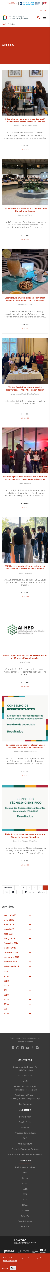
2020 (6, 994)
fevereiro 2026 (11, 943)
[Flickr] (37, 1048)
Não (13, 1268)
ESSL (25, 1194)
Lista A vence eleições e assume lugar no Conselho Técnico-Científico (25, 835)
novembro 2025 (11, 957)
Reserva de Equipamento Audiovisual (25, 1154)
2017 (6, 1008)
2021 (6, 990)
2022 (6, 985)
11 (14, 892)
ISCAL (25, 1205)
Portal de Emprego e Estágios (25, 1149)
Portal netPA (25, 1116)
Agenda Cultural (25, 1143)
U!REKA (25, 1226)
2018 (6, 1004)
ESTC (25, 1188)
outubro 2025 (10, 961)
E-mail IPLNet (25, 1122)
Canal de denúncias (25, 1042)
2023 (6, 981)
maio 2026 (9, 929)
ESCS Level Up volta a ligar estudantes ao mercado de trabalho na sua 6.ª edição (25, 567)
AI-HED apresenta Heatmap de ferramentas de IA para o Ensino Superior (25, 656)
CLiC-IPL (25, 1210)
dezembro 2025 (11, 952)
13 (27, 892)
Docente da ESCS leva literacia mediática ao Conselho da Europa (25, 209)
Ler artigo (25, 149)
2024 (6, 976)
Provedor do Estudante (25, 1132)
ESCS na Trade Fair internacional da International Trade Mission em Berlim (25, 388)
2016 (6, 1013)
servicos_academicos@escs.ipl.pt (25, 1098)
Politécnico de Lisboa (25, 1167)
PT (41, 10)
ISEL (25, 1199)
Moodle (25, 1127)
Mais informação (10, 1260)
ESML (25, 1183)
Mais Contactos (25, 1104)
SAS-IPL (25, 1215)
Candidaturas (12, 3)
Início (4, 24)
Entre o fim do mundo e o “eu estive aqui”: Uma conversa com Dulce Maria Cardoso (25, 120)
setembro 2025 (11, 966)
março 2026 (9, 938)
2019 (6, 999)
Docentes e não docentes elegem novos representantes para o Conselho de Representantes (25, 747)
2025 (6, 971)
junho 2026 (9, 924)
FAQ (25, 1138)
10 (7, 892)
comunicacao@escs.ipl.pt (25, 1089)
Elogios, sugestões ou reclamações (25, 1038)
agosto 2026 (10, 915)
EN (45, 10)
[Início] (21, 18)
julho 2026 (9, 920)
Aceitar (5, 1268)
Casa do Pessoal (25, 1221)
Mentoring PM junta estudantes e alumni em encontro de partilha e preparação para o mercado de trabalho (25, 479)
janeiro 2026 (10, 947)
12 (20, 892)
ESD (25, 1172)
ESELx (25, 1178)
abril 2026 (8, 933)
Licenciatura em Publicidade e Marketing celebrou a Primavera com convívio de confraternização (25, 300)
